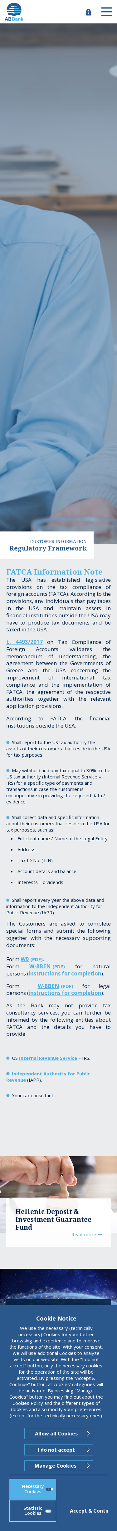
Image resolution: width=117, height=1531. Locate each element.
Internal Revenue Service (48, 1058)
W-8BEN (40, 966)
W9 (25, 959)
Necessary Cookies (33, 1488)
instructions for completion (65, 973)
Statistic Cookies (32, 1510)
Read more (83, 1234)
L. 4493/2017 (24, 641)
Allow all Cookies (56, 1433)
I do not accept (56, 1449)
